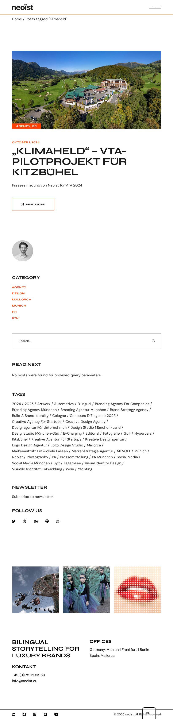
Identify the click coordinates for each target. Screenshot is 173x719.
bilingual (84, 404)
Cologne (59, 416)
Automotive (64, 404)
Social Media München (31, 463)
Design (18, 293)
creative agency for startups (37, 421)
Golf (127, 433)
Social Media (127, 457)
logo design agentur (29, 445)
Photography (37, 457)
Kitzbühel (20, 439)
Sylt (16, 318)
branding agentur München (83, 410)
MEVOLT (124, 451)
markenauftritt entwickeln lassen (40, 451)
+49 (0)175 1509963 (28, 675)
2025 (29, 404)
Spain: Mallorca (102, 655)
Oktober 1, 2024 (25, 142)
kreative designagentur (104, 439)
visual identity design (103, 463)
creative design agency (85, 421)
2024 (16, 404)
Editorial (92, 433)
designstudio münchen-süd (35, 433)
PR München (102, 457)
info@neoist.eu (24, 680)
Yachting (85, 469)
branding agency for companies (122, 404)
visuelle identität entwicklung (37, 469)
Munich (19, 305)
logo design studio (67, 445)
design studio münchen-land (95, 427)
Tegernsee (72, 463)
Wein (70, 469)
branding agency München (34, 410)
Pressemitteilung (74, 457)
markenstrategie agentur (92, 451)
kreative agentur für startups (56, 439)
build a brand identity (30, 416)
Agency (23, 126)
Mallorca (21, 299)
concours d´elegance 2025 (93, 416)
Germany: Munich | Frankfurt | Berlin (119, 649)
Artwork (43, 404)
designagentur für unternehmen (39, 427)
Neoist (17, 457)
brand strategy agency (129, 410)
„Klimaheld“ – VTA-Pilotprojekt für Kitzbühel (69, 161)
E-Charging (72, 433)
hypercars (143, 433)
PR (34, 126)
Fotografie (111, 433)
